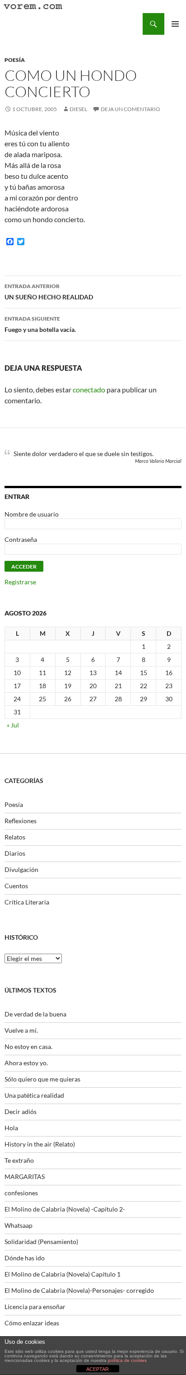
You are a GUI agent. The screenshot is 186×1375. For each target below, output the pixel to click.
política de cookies (127, 1360)
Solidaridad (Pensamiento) (41, 1241)
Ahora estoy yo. (26, 1063)
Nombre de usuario (32, 514)
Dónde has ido (25, 1258)
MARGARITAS (25, 1176)
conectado (89, 389)
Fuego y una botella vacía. (40, 324)
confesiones (21, 1193)
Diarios (15, 853)
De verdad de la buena (35, 1014)
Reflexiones (21, 821)
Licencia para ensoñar (35, 1306)
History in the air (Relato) (40, 1144)
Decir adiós (21, 1111)
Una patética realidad (34, 1095)
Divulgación (21, 869)
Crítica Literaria (27, 902)
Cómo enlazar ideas (32, 1323)
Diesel (78, 109)
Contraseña (21, 539)
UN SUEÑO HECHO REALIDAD (49, 292)
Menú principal (175, 24)
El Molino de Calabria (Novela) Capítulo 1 (63, 1274)
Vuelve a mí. (21, 1030)
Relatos (15, 837)
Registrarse (20, 582)
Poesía (15, 59)
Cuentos (16, 886)
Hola (11, 1128)
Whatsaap (19, 1225)
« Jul (13, 725)
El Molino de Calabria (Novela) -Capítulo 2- (65, 1209)
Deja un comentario (130, 109)
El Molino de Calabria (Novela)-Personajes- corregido (79, 1290)
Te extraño (19, 1160)
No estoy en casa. (28, 1046)
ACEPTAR (97, 1369)
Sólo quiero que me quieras (42, 1079)
